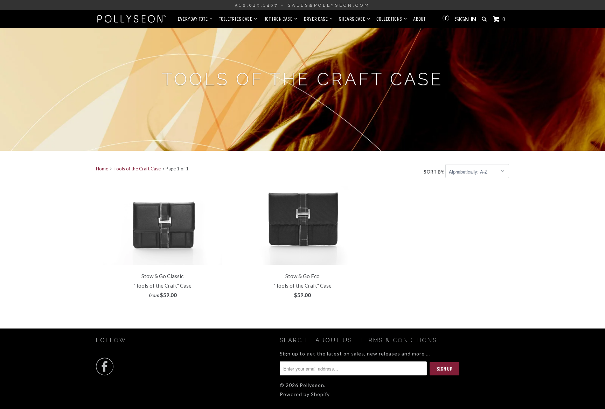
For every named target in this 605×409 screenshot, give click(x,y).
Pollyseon (312, 385)
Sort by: (434, 172)
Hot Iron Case (278, 19)
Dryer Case (317, 19)
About (419, 19)
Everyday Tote (194, 19)
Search (293, 340)
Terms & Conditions (398, 340)
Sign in (465, 19)
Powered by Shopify (305, 394)
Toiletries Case (236, 19)
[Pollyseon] (132, 19)
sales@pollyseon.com (329, 5)
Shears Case (353, 19)
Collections (390, 19)
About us (333, 340)
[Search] (485, 19)
